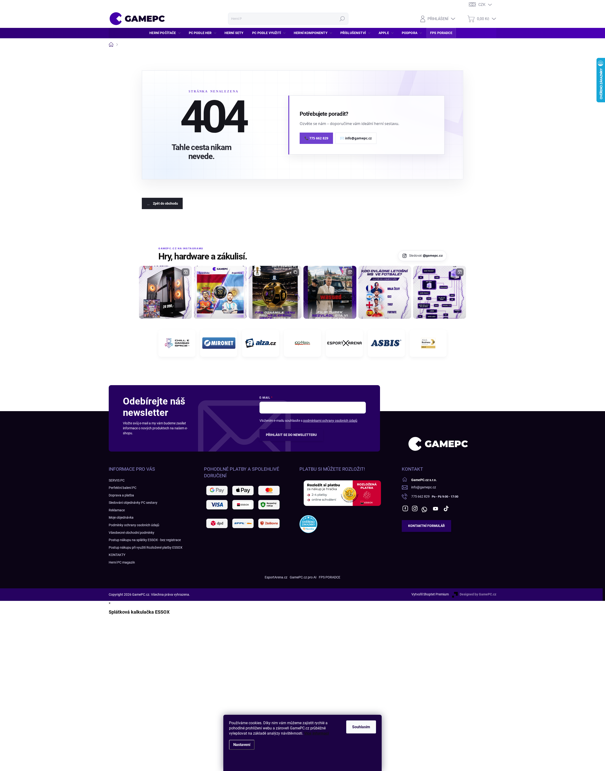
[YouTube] (435, 508)
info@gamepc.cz (423, 487)
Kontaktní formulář (426, 526)
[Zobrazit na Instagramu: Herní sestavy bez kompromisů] (165, 292)
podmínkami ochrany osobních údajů (330, 420)
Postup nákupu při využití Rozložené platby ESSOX (145, 547)
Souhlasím (361, 727)
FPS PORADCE (329, 577)
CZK (481, 4)
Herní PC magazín (122, 562)
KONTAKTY (117, 555)
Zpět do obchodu (165, 203)
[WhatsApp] (424, 508)
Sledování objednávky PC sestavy (133, 502)
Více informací (316, 733)
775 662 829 (420, 496)
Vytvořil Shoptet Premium (430, 594)
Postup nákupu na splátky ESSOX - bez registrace (145, 540)
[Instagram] (414, 508)
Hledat (342, 19)
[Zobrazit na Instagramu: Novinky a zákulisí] (329, 292)
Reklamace (117, 510)
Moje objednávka (121, 517)
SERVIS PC (117, 480)
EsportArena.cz (276, 577)
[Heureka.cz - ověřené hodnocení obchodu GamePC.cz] (308, 524)
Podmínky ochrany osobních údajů (134, 525)
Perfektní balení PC (122, 488)
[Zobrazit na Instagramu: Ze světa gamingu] (275, 292)
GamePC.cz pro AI (303, 577)
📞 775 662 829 (316, 138)
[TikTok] (446, 508)
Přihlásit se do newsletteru (291, 435)
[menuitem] (166, 33)
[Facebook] (405, 508)
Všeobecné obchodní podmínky (131, 532)
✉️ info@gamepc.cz (356, 138)
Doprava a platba (121, 495)
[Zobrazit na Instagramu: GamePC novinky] (220, 292)
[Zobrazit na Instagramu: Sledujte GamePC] (384, 292)
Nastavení (241, 744)
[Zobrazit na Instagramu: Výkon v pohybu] (439, 292)
